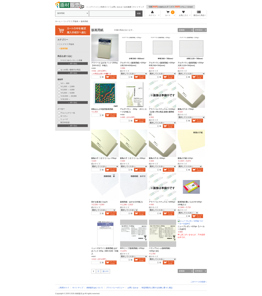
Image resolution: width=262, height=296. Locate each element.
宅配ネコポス (171, 7)
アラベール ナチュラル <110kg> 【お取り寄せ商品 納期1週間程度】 (162, 112)
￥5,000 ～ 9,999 (67, 93)
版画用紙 (64, 48)
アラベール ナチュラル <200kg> (162, 202)
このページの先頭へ (198, 282)
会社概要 (127, 7)
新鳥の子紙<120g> (185, 158)
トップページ (91, 7)
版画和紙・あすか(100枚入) (131, 202)
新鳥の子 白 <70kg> (186, 109)
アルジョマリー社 (67, 113)
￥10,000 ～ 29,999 (68, 96)
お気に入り (183, 15)
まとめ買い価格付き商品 (70, 70)
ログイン (152, 15)
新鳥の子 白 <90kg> (157, 158)
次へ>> (105, 271)
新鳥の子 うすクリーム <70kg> (104, 158)
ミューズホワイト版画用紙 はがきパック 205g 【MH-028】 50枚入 (104, 251)
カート (168, 15)
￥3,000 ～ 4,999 (67, 90)
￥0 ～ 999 (64, 83)
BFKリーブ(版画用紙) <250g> (132, 248)
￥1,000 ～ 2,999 (67, 86)
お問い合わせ (116, 7)
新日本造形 (65, 122)
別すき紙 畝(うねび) (99, 202)
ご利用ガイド (104, 7)
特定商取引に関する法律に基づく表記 (157, 288)
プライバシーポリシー (115, 288)
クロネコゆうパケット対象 (71, 60)
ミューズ (64, 119)
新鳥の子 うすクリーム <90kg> (133, 158)
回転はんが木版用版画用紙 (102, 109)
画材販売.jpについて (94, 288)
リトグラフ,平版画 (70, 21)
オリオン (64, 116)
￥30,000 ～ (65, 99)
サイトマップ (138, 7)
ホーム (58, 21)
